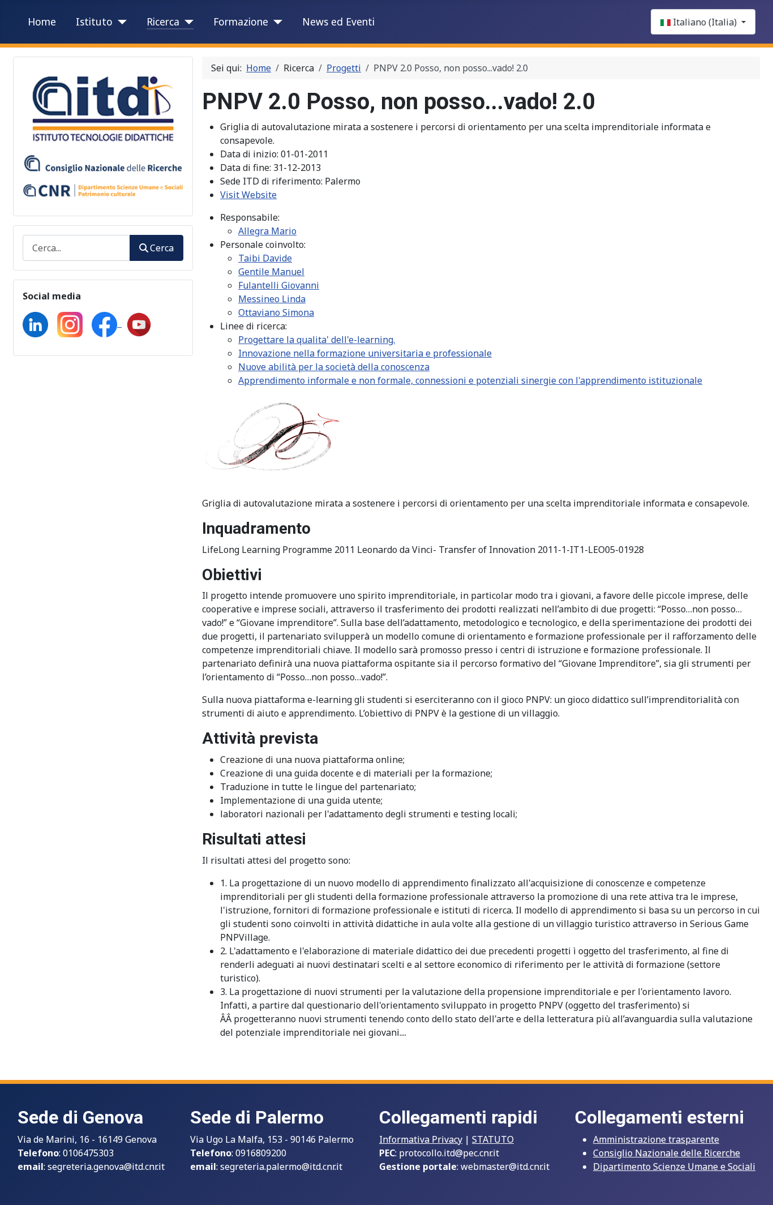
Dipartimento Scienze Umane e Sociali (674, 1166)
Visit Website (248, 194)
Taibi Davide (265, 258)
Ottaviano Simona (276, 312)
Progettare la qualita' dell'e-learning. (316, 339)
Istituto (94, 21)
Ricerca (163, 21)
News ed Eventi (338, 21)
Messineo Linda (272, 299)
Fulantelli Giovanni (278, 285)
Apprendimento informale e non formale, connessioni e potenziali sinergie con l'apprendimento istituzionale (470, 380)
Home (42, 21)
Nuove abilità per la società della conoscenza (334, 367)
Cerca (162, 248)
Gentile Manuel (271, 271)
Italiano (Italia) (705, 22)
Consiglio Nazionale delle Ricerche (666, 1153)
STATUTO (493, 1139)
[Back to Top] (753, 1184)
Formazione (240, 21)
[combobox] (76, 247)
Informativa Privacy (420, 1139)
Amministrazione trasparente (656, 1139)
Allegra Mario (267, 231)
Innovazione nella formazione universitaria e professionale (365, 353)
